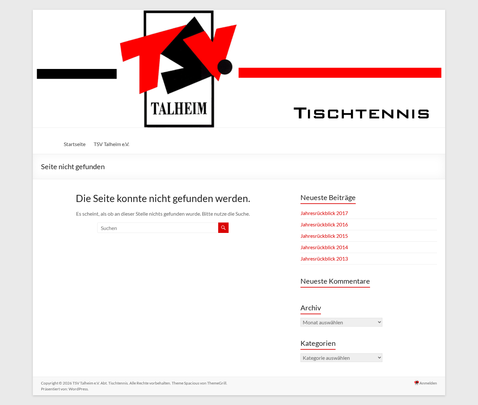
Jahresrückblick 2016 (324, 224)
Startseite (75, 144)
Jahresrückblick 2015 (324, 236)
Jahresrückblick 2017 (324, 213)
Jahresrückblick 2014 (324, 247)
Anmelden (428, 383)
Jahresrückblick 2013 (324, 258)
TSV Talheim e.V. (111, 144)
